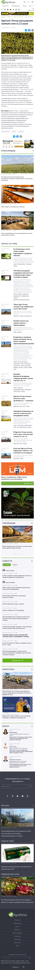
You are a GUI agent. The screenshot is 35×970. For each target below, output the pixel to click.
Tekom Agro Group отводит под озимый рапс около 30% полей (23, 306)
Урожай (22, 365)
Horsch (15, 369)
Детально (27, 483)
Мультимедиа (17, 933)
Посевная (21, 131)
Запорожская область (22, 264)
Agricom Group (5, 131)
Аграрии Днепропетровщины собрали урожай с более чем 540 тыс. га (23, 377)
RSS (17, 946)
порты (22, 363)
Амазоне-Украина (23, 361)
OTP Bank (20, 294)
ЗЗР (18, 361)
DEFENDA (30, 367)
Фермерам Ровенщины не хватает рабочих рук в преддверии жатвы (23, 413)
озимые (14, 131)
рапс (18, 427)
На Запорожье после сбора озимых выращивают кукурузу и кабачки (22, 252)
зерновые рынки (17, 363)
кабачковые (29, 264)
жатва (24, 406)
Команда (17, 936)
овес (21, 406)
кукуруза (15, 265)
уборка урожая (28, 389)
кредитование (25, 294)
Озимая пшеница (17, 391)
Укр (24, 2)
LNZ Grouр (25, 367)
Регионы (23, 391)
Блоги (25, 6)
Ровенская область (28, 425)
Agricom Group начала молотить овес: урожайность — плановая (23, 398)
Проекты (17, 929)
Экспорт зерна (27, 365)
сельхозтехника (17, 365)
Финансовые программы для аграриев (21, 299)
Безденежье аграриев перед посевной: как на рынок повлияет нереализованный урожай (23, 340)
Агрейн (15, 332)
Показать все (16, 660)
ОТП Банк (15, 294)
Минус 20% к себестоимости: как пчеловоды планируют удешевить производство (16, 716)
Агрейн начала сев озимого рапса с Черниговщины (20, 323)
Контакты (17, 942)
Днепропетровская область (19, 389)
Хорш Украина (27, 363)
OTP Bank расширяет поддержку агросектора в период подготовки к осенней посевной (23, 274)
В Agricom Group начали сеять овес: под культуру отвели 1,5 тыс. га (23, 434)
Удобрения (16, 367)
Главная (3, 17)
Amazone (15, 361)
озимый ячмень (21, 425)
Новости (9, 17)
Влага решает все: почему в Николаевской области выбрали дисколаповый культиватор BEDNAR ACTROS (16, 692)
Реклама (17, 939)
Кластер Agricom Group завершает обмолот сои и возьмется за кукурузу (23, 450)
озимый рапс (20, 387)
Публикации (17, 923)
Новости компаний (19, 17)
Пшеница (29, 427)
